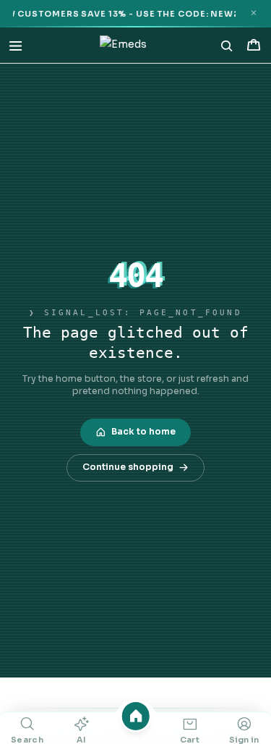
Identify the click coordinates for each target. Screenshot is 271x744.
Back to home (143, 431)
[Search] (226, 45)
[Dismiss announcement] (253, 13)
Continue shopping (127, 467)
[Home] (135, 716)
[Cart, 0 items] (253, 45)
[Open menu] (15, 45)
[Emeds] (123, 45)
